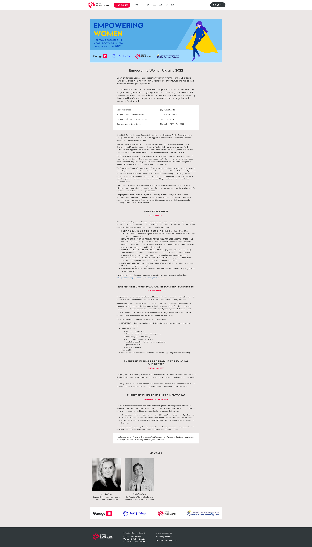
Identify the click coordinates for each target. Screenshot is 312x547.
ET (167, 5)
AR (160, 5)
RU (172, 5)
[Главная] (99, 5)
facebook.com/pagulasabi (166, 540)
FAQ (137, 5)
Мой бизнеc (122, 5)
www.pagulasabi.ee (164, 533)
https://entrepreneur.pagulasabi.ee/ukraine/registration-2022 (140, 278)
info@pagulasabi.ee (164, 536)
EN (148, 5)
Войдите (217, 5)
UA (154, 5)
